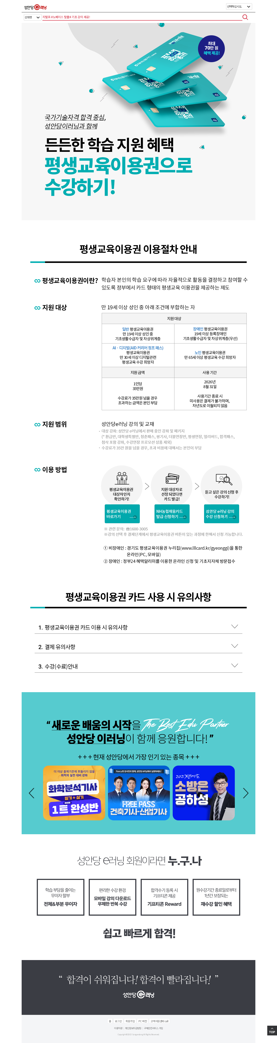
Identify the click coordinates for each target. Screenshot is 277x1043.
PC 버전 (142, 1021)
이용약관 (118, 1028)
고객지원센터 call (159, 1021)
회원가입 (130, 1021)
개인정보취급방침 (133, 1028)
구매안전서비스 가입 (153, 1028)
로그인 (118, 1021)
